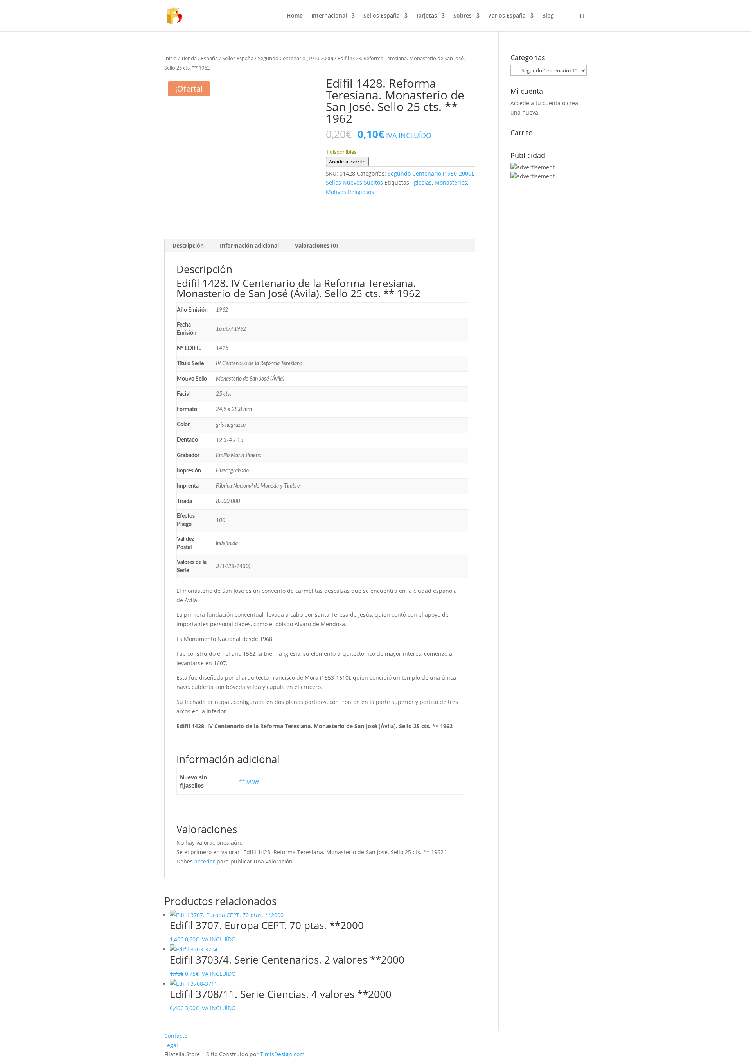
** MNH (249, 781)
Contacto (175, 1035)
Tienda (189, 58)
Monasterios (451, 182)
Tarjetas (426, 16)
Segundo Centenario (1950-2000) (295, 58)
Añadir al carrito (347, 161)
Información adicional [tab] (249, 245)
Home (295, 16)
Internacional (329, 16)
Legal (171, 1045)
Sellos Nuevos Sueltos (354, 182)
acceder (204, 861)
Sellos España (381, 16)
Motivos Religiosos (350, 192)
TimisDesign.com (282, 1054)
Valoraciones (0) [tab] (316, 245)
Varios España (507, 16)
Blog (548, 16)
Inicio (170, 58)
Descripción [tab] (188, 245)
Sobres (462, 16)
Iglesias (422, 182)
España (209, 58)
